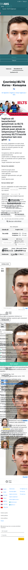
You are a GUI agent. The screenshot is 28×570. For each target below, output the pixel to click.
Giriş (2, 6)
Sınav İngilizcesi (20, 93)
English (4, 489)
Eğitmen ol (12, 504)
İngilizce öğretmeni (13, 496)
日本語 (4, 492)
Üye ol (8, 6)
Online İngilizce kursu (14, 499)
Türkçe (4, 498)
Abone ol (21, 539)
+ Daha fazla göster (14, 189)
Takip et (14, 60)
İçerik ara (23, 494)
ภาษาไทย (5, 504)
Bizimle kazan (13, 502)
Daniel (25, 477)
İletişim (2, 520)
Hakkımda (8, 68)
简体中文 (5, 501)
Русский (5, 495)
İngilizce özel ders (13, 494)
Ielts (14, 94)
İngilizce (12, 93)
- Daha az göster (14, 194)
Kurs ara (23, 491)
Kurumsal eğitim (12, 491)
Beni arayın (14, 364)
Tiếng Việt (5, 507)
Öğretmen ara (24, 488)
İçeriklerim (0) (14, 72)
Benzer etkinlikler (14, 221)
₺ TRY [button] (19, 1)
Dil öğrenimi (5, 93)
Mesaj (14, 57)
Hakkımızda (11, 488)
